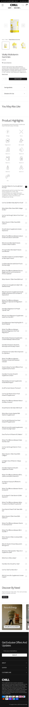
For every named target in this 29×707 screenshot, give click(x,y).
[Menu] (3, 5)
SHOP (9, 8)
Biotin (7, 39)
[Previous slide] (6, 25)
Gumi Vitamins (7, 63)
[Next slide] (23, 25)
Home (3, 39)
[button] (4, 5)
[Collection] (12, 617)
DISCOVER (16, 8)
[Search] (23, 5)
